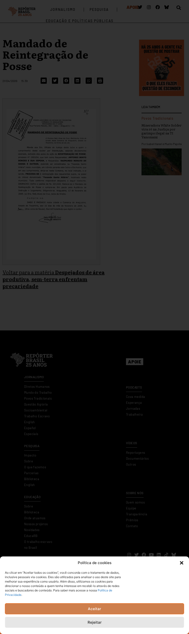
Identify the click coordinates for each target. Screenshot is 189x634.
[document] (94, 317)
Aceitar (94, 608)
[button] (181, 562)
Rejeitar (95, 622)
